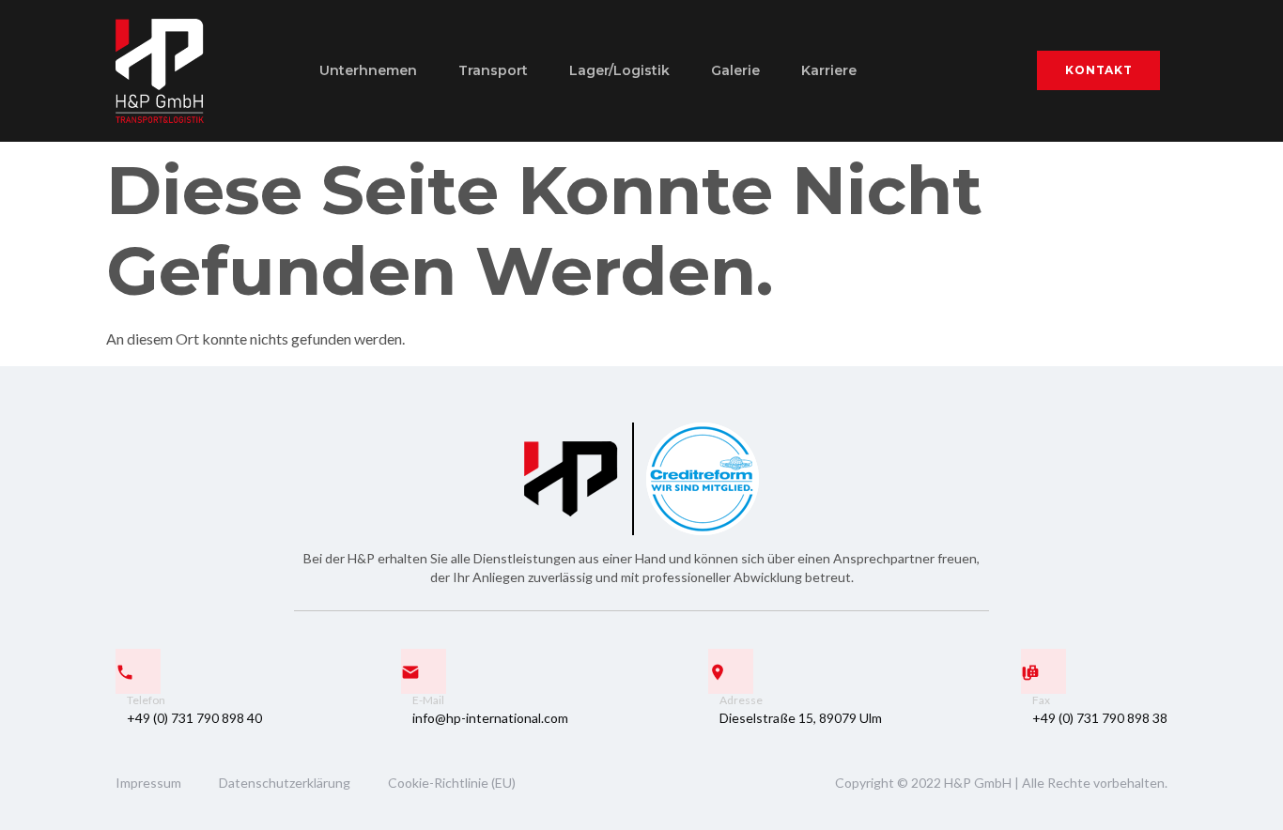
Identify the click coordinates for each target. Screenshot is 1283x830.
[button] (1098, 70)
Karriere (829, 70)
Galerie (735, 70)
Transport (493, 70)
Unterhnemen (368, 70)
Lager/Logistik (619, 70)
